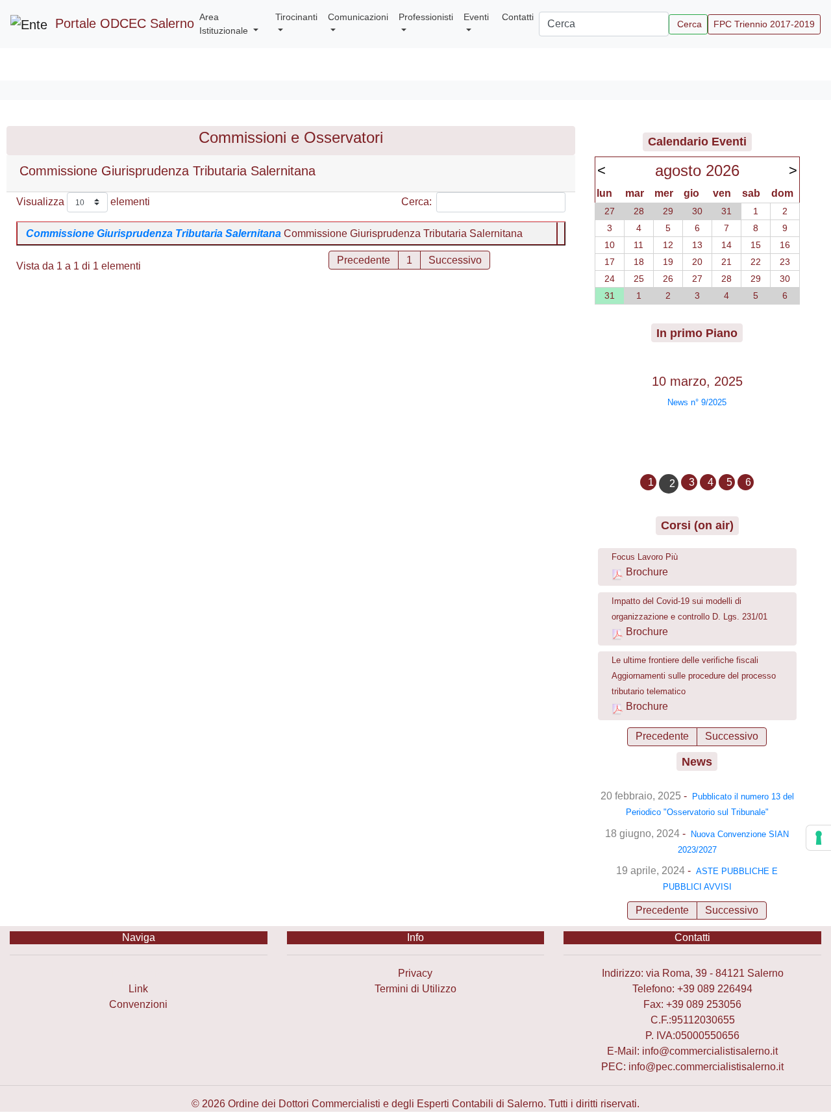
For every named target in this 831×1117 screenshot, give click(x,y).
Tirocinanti (296, 17)
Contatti (518, 17)
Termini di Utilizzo (415, 988)
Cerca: (416, 201)
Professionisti (426, 17)
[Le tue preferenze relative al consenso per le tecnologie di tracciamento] (818, 837)
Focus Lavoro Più (645, 557)
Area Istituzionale (225, 24)
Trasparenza (138, 973)
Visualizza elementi (83, 201)
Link (138, 988)
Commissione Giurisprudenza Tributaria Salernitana (153, 233)
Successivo (731, 736)
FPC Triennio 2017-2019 (764, 24)
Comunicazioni (358, 17)
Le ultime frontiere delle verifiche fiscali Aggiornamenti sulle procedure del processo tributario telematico (694, 675)
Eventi (476, 17)
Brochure (647, 571)
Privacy (415, 973)
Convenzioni (138, 1004)
